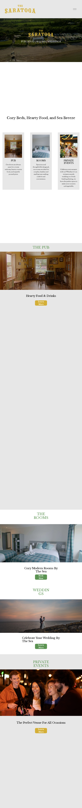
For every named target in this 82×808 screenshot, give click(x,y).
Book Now (41, 577)
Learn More (41, 303)
